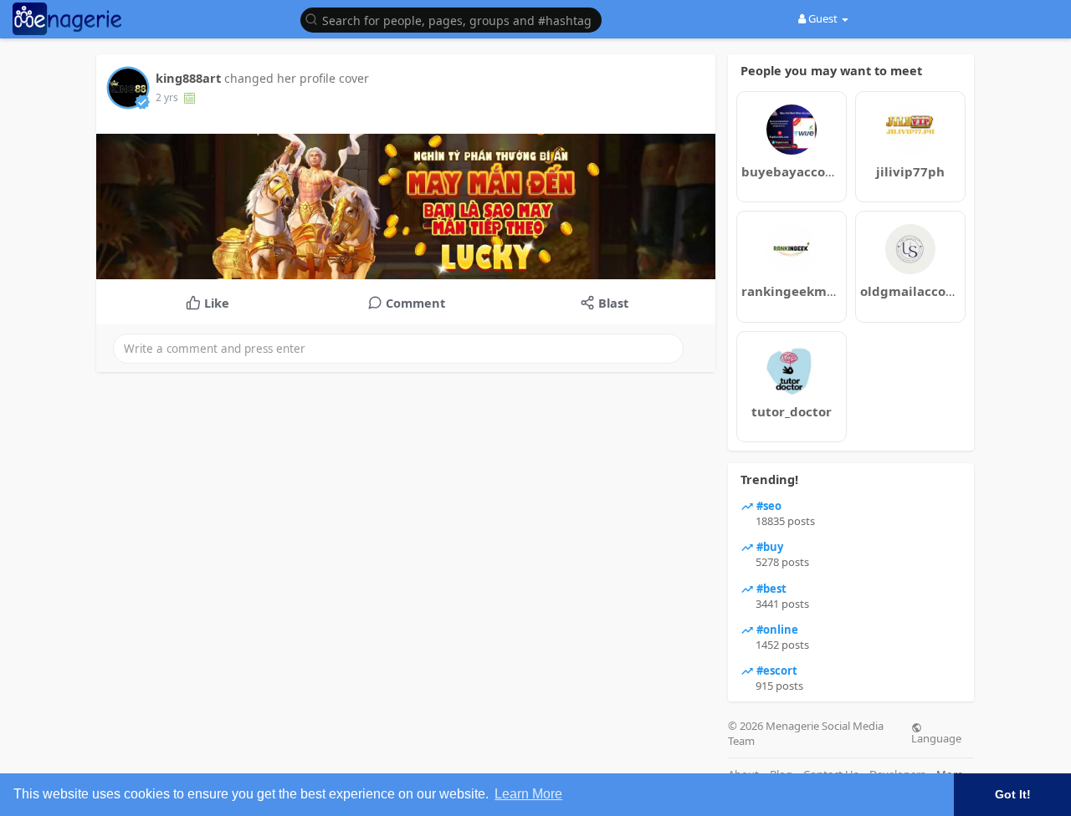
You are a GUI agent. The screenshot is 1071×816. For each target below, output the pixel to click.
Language (936, 737)
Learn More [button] (528, 794)
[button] (455, 19)
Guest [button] (823, 18)
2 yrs (167, 97)
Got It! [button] (1013, 794)
